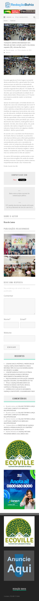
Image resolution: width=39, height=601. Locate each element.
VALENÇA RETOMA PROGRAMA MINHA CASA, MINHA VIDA (17, 433)
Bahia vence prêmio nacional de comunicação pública (19, 194)
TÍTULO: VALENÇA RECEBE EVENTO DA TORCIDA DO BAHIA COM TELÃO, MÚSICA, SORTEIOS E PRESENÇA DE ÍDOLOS (17, 385)
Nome (7, 319)
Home (6, 21)
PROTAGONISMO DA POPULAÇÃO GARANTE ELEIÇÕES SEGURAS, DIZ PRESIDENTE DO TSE (19, 380)
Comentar (8, 295)
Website (7, 332)
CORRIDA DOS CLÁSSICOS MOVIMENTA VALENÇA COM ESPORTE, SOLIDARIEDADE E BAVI (19, 390)
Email (23, 319)
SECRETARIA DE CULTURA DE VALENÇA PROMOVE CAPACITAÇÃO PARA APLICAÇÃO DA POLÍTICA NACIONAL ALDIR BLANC (19, 243)
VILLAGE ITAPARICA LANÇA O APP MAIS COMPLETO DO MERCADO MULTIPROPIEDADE (19, 408)
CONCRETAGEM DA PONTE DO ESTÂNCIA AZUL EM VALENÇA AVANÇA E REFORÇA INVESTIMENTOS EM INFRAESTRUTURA (18, 374)
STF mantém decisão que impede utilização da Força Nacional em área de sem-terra (19, 206)
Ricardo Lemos (10, 50)
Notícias (8, 52)
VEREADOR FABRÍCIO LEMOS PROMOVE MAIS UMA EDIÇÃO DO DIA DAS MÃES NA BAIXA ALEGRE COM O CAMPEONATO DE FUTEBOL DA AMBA (19, 263)
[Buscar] (34, 17)
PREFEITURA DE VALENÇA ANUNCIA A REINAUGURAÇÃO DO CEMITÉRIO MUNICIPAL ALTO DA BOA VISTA (19, 427)
